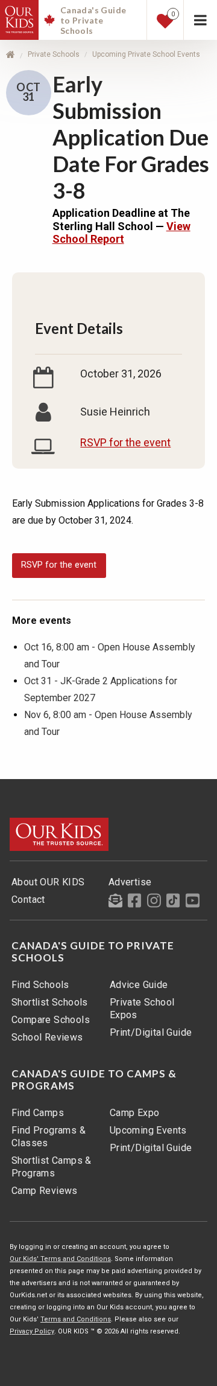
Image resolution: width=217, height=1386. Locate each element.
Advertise (130, 882)
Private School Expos (142, 1008)
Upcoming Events (148, 1130)
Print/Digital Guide (151, 1032)
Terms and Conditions (75, 1319)
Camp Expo (135, 1112)
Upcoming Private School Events (146, 54)
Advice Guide (139, 984)
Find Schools (40, 984)
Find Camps (37, 1112)
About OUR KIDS (48, 882)
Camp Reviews (44, 1190)
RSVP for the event (125, 442)
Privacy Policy (32, 1331)
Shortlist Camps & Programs (51, 1167)
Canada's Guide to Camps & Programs (94, 1080)
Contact (28, 899)
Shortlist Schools (49, 1002)
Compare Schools (50, 1019)
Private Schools (54, 54)
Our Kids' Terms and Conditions (60, 1259)
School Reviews (47, 1037)
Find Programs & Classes (48, 1137)
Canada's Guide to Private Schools (92, 952)
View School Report (121, 233)
